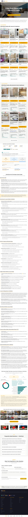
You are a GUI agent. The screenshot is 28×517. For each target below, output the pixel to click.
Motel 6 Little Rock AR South (4, 38)
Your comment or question (4, 470)
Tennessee (11, 503)
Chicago (2, 503)
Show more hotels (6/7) (14, 140)
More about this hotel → (13, 110)
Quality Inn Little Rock (5, 97)
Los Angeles (2, 504)
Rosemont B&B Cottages (13, 97)
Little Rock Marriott (21, 97)
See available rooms (4, 42)
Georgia (11, 505)
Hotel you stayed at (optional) (17, 467)
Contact (11, 512)
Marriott (22, 104)
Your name (2, 467)
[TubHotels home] (14, 490)
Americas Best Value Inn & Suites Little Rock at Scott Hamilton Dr (14, 123)
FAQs (1, 512)
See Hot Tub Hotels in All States (14, 421)
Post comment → (23, 478)
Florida (11, 498)
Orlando (2, 505)
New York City (2, 498)
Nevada (11, 504)
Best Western (20, 498)
